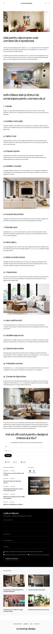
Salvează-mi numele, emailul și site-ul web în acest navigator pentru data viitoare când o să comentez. (24, 551)
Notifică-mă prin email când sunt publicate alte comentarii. (15, 554)
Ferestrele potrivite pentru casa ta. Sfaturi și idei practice (13, 489)
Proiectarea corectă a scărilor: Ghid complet (13, 474)
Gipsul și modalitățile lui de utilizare (13, 504)
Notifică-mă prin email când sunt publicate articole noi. (39, 554)
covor (13, 368)
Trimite (8, 455)
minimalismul (33, 248)
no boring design (26, 3)
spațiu (28, 48)
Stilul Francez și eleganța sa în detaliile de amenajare (14, 497)
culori (8, 111)
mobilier (20, 383)
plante (12, 232)
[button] (4, 3)
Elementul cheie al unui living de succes (12, 482)
